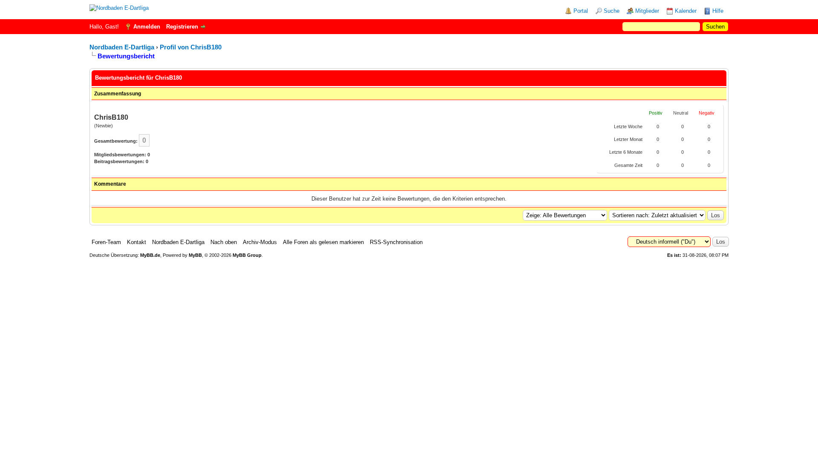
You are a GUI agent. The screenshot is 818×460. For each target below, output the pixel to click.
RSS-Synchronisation (396, 242)
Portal (580, 11)
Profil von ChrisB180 (191, 47)
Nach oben (223, 242)
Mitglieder (647, 11)
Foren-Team (106, 242)
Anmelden (146, 26)
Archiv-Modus (260, 242)
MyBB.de (150, 255)
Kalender (686, 11)
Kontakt (136, 242)
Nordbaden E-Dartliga (121, 47)
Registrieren (182, 26)
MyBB (195, 255)
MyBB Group (247, 255)
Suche (611, 11)
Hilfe (717, 11)
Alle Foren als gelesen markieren (323, 242)
